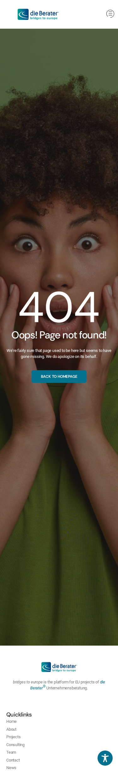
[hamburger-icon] (110, 14)
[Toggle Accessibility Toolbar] (105, 758)
